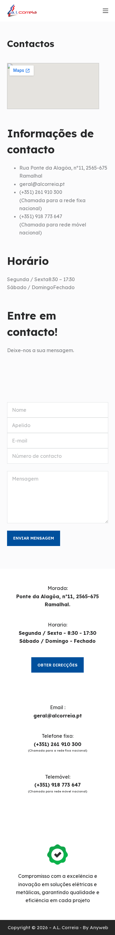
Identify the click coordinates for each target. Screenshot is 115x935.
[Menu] (105, 11)
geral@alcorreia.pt (57, 716)
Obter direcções (57, 664)
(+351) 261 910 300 (57, 744)
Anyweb (99, 927)
